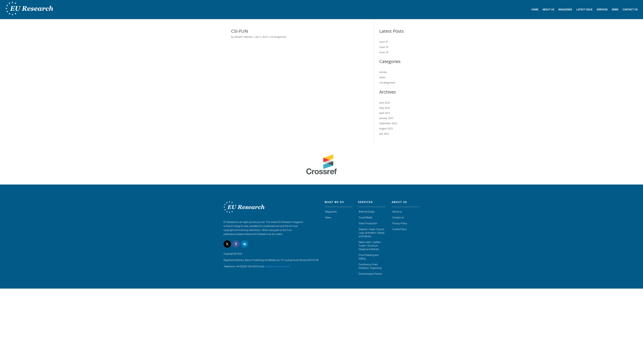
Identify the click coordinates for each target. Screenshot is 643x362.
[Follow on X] (227, 244)
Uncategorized (278, 36)
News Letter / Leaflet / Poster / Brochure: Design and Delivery (370, 246)
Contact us (398, 217)
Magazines (331, 211)
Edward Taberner (243, 36)
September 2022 (388, 123)
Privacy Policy (399, 223)
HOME (534, 9)
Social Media (365, 217)
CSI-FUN (239, 31)
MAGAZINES (565, 9)
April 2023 (384, 112)
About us (397, 211)
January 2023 (386, 118)
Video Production (368, 223)
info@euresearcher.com (277, 266)
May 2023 (384, 107)
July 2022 (384, 133)
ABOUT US (548, 9)
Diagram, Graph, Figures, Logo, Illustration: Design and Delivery (372, 233)
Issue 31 (383, 41)
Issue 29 (383, 52)
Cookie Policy (399, 229)
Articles (383, 72)
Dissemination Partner (370, 274)
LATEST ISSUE (584, 9)
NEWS (615, 9)
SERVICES (602, 9)
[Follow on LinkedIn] (244, 244)
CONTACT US (630, 9)
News (382, 77)
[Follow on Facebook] (236, 244)
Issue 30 (383, 47)
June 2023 (384, 102)
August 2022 (386, 128)
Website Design (367, 211)
